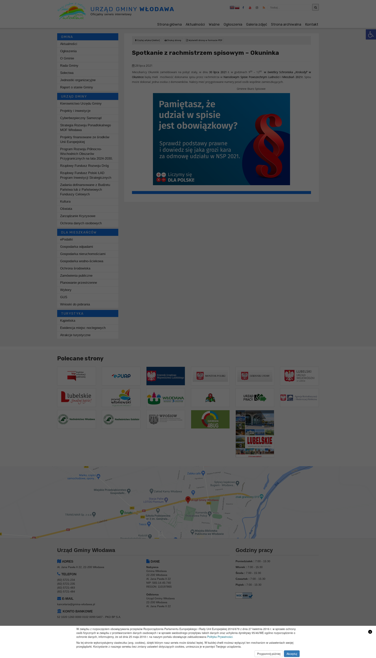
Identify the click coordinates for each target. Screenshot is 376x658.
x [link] (370, 632)
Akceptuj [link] (292, 654)
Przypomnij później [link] (268, 654)
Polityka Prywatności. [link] (220, 637)
